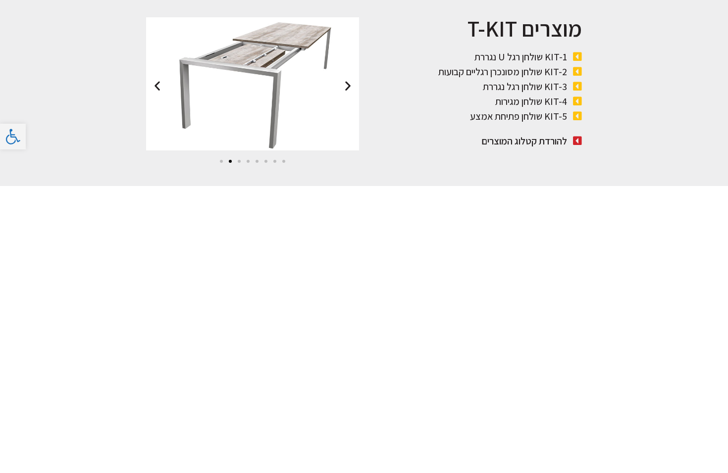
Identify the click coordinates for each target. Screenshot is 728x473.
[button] (221, 161)
